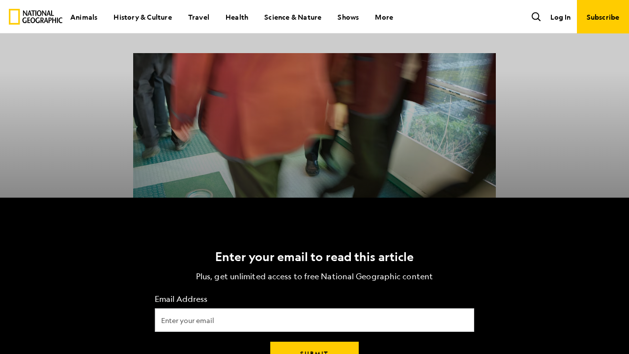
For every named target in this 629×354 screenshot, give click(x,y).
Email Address (181, 299)
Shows (348, 16)
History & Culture (143, 16)
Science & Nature (292, 16)
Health (237, 16)
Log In (560, 16)
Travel (198, 16)
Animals (83, 16)
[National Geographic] (35, 17)
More (384, 16)
